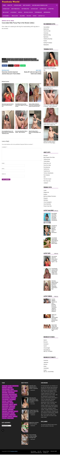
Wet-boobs (4, 61)
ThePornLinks (47, 159)
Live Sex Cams (17, 5)
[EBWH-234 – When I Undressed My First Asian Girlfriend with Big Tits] (47, 314)
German (45, 364)
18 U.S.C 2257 (54, 451)
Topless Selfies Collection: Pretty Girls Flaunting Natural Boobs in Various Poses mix (34, 105)
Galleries (22, 15)
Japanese (46, 362)
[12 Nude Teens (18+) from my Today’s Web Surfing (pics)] (24, 410)
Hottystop (46, 33)
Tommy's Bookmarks (48, 173)
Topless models (10, 418)
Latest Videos (48, 296)
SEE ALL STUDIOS (48, 351)
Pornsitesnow (47, 167)
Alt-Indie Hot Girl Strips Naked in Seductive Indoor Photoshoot (54, 229)
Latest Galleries (49, 210)
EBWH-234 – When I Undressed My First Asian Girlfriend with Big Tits (55, 318)
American (46, 360)
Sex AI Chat (6, 12)
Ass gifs (9, 385)
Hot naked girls (5, 404)
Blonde (12, 389)
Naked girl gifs (5, 407)
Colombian (46, 368)
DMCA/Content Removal (36, 452)
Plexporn (46, 198)
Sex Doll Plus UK (28, 12)
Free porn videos (6, 60)
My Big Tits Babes (48, 42)
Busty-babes (4, 392)
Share (5, 65)
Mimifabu (46, 200)
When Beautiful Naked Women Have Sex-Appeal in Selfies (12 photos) (33, 400)
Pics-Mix (29, 15)
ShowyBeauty (47, 349)
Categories (6, 15)
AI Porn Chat (43, 8)
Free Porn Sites (47, 165)
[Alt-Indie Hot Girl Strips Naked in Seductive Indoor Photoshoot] (47, 225)
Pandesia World (13, 451)
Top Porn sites (25, 8)
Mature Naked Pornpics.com (39, 5)
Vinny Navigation (48, 202)
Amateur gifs (4, 385)
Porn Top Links (47, 180)
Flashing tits (9, 401)
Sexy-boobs (10, 411)
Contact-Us (41, 15)
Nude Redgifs (10, 409)
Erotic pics (4, 401)
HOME (4, 5)
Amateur (4, 20)
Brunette (15, 390)
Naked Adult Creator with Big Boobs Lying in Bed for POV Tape (55, 327)
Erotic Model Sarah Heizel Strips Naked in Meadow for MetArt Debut (55, 240)
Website (4, 173)
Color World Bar (47, 204)
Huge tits (11, 404)
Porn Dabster (47, 175)
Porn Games (33, 451)
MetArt (45, 340)
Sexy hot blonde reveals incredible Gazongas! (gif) (33, 436)
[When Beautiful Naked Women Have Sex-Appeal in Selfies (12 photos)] (24, 398)
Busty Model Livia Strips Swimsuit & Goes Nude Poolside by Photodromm (54, 217)
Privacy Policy (46, 451)
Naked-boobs (12, 406)
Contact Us (45, 452)
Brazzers (46, 155)
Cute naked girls (5, 399)
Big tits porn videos (6, 389)
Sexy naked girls (5, 414)
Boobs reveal (10, 390)
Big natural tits (15, 385)
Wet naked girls (34, 60)
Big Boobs (46, 36)
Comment (4, 147)
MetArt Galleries (5, 406)
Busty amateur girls (12, 394)
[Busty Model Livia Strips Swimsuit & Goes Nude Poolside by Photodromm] (47, 213)
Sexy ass (16, 411)
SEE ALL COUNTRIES (49, 371)
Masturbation (14, 60)
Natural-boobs (11, 407)
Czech (45, 370)
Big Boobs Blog (47, 34)
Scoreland (46, 344)
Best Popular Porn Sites (49, 157)
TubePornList (47, 171)
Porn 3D (39, 451)
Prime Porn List (47, 163)
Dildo (35, 58)
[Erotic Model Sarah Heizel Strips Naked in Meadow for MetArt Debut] (47, 238)
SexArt (45, 346)
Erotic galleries (12, 399)
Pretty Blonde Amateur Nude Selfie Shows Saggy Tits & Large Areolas (21, 105)
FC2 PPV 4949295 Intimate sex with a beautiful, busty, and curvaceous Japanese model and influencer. (54, 305)
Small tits (10, 416)
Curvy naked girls (28, 58)
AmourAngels (47, 347)
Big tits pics (10, 387)
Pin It (17, 65)
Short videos (4, 416)
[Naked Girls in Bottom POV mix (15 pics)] (24, 422)
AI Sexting (51, 8)
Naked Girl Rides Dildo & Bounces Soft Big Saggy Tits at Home (35, 132)
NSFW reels (4, 409)
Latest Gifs (47, 253)
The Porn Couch (47, 179)
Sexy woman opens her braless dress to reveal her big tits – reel (8, 105)
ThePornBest (47, 161)
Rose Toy (10, 5)
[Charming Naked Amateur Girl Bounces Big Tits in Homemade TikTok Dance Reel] (47, 281)
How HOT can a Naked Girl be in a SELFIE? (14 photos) (33, 387)
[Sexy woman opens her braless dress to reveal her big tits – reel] (47, 256)
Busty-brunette (11, 392)
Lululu (45, 190)
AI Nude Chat (6, 8)
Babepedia (46, 44)
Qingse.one (46, 192)
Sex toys (21, 60)
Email (3, 168)
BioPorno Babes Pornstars (50, 196)
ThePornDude (38, 12)
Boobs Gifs (4, 390)
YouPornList (46, 169)
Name (3, 163)
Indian (45, 366)
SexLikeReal (46, 27)
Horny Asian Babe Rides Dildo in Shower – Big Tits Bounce (21, 132)
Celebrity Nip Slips (48, 38)
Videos (34, 15)
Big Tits (8, 20)
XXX (45, 177)
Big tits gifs (4, 387)
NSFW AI (20, 12)
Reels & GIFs (15, 15)
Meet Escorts (26, 5)
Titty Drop (4, 418)
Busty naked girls (19, 58)
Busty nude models (6, 397)
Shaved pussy (12, 414)
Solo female (27, 60)
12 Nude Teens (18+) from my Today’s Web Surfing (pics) (33, 412)
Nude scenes (4, 411)
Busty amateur (10, 58)
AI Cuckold (13, 12)
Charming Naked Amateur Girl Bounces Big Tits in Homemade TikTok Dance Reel (8, 132)
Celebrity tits (13, 397)
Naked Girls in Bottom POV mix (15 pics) (34, 423)
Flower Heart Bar (48, 206)
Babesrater (46, 29)
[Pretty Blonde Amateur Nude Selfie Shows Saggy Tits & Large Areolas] (47, 268)
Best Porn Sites (15, 8)
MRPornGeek (47, 12)
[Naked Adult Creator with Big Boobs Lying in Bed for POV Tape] (47, 325)
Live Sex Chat (34, 8)
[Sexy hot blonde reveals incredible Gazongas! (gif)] (24, 434)
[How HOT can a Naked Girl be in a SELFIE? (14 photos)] (24, 385)
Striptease (15, 416)
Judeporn (46, 182)
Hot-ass (11, 402)
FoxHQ (45, 40)
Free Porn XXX (47, 31)
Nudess (45, 194)
